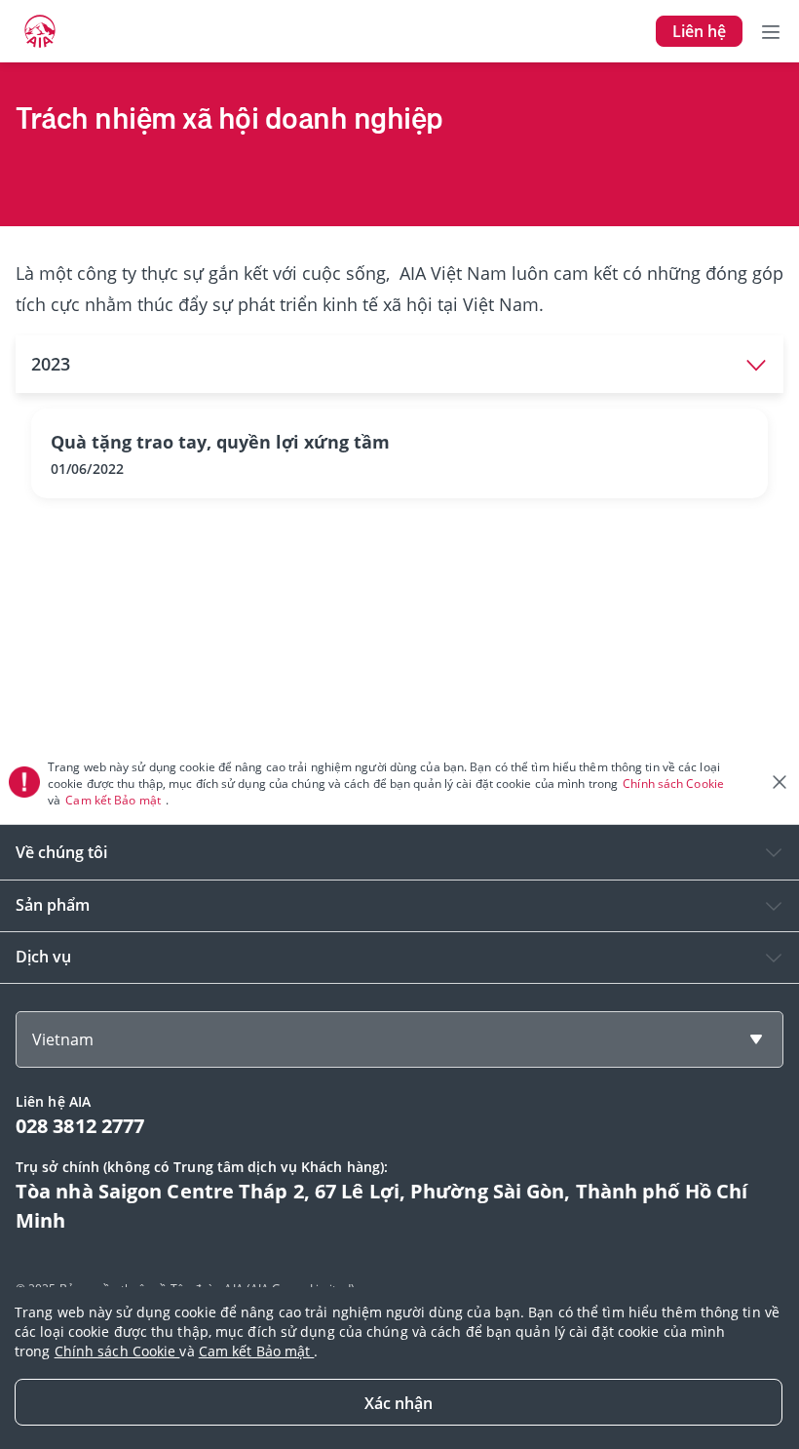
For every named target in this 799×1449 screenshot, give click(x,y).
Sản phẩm (53, 905)
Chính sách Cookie (675, 783)
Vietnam (63, 1039)
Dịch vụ (43, 956)
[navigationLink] (40, 31)
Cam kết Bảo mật (114, 800)
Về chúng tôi (61, 852)
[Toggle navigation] (770, 31)
